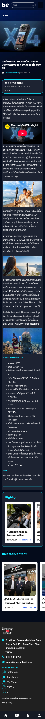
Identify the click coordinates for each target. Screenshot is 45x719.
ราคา (9, 90)
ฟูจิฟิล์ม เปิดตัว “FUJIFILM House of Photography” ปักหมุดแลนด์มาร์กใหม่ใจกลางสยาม (19, 605)
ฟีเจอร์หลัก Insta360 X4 (18, 86)
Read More (23, 540)
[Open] (40, 5)
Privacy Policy (7, 703)
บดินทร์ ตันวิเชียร (12, 72)
